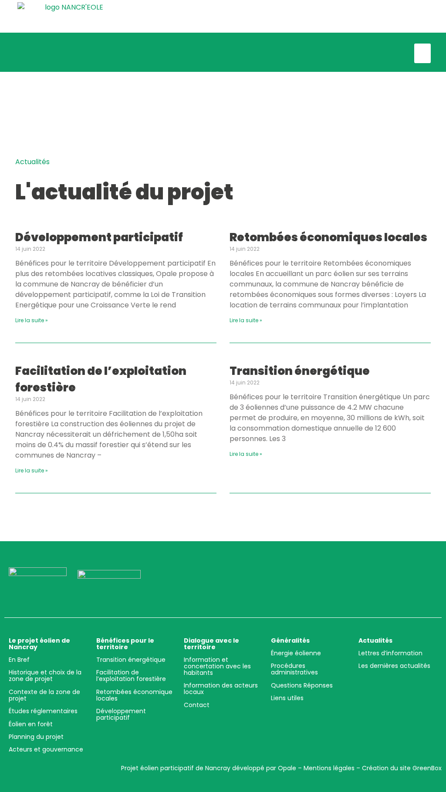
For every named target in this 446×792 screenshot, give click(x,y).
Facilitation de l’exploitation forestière (131, 675)
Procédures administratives (294, 669)
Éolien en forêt (31, 724)
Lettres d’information (390, 653)
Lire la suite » (31, 320)
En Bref (19, 659)
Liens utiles (287, 698)
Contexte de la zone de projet (44, 695)
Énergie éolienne (296, 653)
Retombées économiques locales (328, 237)
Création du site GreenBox (402, 768)
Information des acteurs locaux (221, 688)
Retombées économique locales (134, 695)
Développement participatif (99, 237)
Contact (196, 705)
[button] (422, 53)
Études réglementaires (43, 711)
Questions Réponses (302, 685)
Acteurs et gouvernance (46, 749)
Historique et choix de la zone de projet (45, 675)
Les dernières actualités (394, 665)
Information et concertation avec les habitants (217, 666)
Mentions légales (329, 768)
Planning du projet (36, 736)
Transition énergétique (300, 371)
